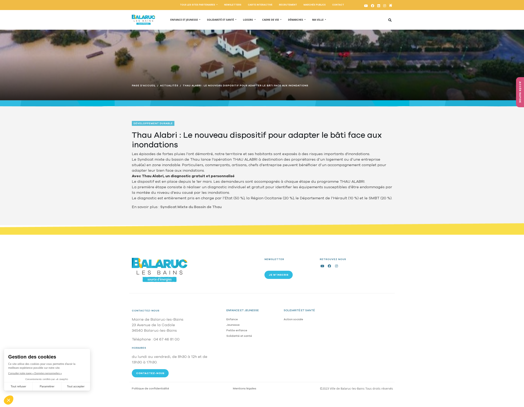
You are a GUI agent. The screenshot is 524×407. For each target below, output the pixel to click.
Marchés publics (315, 4)
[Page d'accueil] (143, 20)
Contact (338, 4)
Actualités (169, 85)
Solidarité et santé (239, 336)
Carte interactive (260, 4)
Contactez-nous (145, 310)
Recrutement (288, 4)
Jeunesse (233, 325)
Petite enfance (236, 330)
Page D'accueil (144, 85)
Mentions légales (244, 388)
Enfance (232, 319)
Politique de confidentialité (150, 388)
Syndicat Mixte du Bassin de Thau (191, 206)
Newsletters (232, 4)
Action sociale (293, 319)
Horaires (139, 348)
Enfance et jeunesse (242, 310)
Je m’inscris (278, 274)
